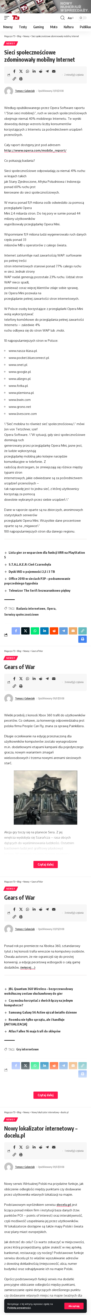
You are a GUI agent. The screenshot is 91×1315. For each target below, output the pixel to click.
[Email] (54, 71)
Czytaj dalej (46, 864)
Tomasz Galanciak (25, 90)
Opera (51, 608)
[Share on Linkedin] (34, 71)
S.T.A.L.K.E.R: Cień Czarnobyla (30, 564)
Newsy (10, 43)
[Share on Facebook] (14, 71)
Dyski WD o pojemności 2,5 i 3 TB (32, 571)
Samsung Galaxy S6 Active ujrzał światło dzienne (43, 1012)
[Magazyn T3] (15, 17)
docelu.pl (64, 1205)
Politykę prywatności (19, 1307)
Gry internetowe (27, 1049)
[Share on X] (21, 71)
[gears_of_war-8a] (45, 798)
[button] (74, 1306)
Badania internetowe (30, 608)
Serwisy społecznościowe (21, 614)
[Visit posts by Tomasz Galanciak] (8, 91)
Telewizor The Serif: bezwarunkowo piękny (39, 590)
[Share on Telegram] (47, 71)
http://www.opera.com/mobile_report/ (35, 150)
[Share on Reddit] (41, 71)
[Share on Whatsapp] (27, 71)
